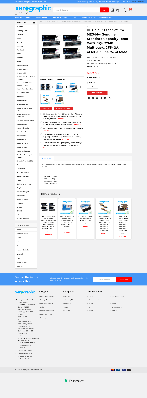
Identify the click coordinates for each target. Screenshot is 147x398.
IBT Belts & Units (23, 172)
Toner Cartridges (23, 192)
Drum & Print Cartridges (25, 161)
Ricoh (19, 238)
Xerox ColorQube (23, 128)
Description (46, 158)
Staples (19, 188)
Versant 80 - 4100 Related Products (26, 78)
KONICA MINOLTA (23, 219)
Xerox (19, 229)
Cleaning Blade (22, 31)
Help (74, 18)
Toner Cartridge (22, 65)
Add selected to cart (63, 108)
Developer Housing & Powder (24, 156)
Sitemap (43, 318)
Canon (19, 246)
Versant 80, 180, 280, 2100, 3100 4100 (24, 84)
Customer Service (60, 18)
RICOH (19, 54)
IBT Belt (19, 42)
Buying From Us (42, 18)
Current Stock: (94, 78)
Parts (19, 180)
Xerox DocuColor (23, 132)
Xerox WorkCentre (23, 151)
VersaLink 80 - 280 (23, 73)
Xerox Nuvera (21, 136)
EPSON (19, 211)
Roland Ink (20, 58)
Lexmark (20, 203)
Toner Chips (21, 196)
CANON (19, 207)
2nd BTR (20, 27)
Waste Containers (23, 199)
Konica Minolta (22, 234)
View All (20, 266)
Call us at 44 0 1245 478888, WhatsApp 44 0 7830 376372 (26, 356)
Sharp (19, 61)
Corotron (20, 35)
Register (119, 11)
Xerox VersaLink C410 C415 (24, 109)
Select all (46, 108)
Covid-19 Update (105, 18)
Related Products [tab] (50, 193)
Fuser (19, 38)
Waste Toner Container (25, 89)
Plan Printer (21, 50)
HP (18, 215)
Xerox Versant (22, 147)
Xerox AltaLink (22, 124)
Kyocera (20, 46)
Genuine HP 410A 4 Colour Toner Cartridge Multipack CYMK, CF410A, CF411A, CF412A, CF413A (67, 221)
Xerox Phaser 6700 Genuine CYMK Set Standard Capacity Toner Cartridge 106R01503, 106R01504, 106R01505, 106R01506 (104, 223)
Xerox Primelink (22, 104)
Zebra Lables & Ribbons (25, 120)
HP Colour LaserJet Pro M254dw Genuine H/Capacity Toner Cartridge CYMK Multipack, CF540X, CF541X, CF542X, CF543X (48, 222)
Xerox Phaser (21, 139)
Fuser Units (21, 169)
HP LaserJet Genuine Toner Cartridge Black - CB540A (85, 218)
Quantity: (91, 83)
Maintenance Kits (23, 176)
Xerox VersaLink (22, 143)
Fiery (18, 165)
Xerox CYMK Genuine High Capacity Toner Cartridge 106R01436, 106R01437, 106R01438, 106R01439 (123, 223)
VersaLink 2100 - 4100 (24, 69)
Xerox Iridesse (22, 100)
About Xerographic (22, 18)
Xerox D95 (20, 97)
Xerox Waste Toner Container (23, 115)
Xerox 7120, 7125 (23, 93)
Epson (19, 258)
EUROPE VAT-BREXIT (89, 18)
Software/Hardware (24, 184)
